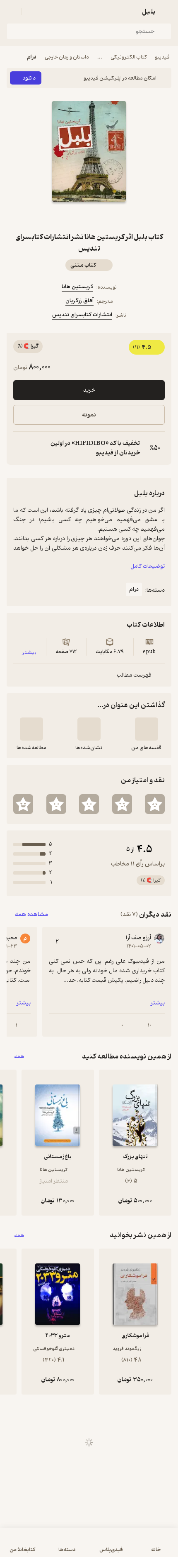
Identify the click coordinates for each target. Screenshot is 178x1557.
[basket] (32, 11)
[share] (69, 216)
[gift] (89, 216)
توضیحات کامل (147, 566)
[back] (166, 11)
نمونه (89, 415)
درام (31, 57)
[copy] (19, 448)
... (99, 57)
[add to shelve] (146, 729)
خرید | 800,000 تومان (89, 1546)
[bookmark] (109, 216)
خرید (89, 390)
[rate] (155, 804)
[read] (31, 729)
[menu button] (12, 11)
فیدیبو (162, 57)
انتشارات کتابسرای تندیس (82, 314)
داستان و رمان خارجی (67, 57)
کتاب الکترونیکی (129, 57)
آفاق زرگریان (79, 300)
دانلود (29, 78)
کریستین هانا (77, 286)
